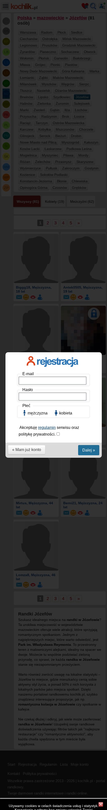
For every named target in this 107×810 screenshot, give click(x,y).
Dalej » (88, 450)
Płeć (26, 406)
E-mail (28, 374)
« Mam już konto (26, 450)
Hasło (27, 390)
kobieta (65, 413)
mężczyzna (38, 413)
